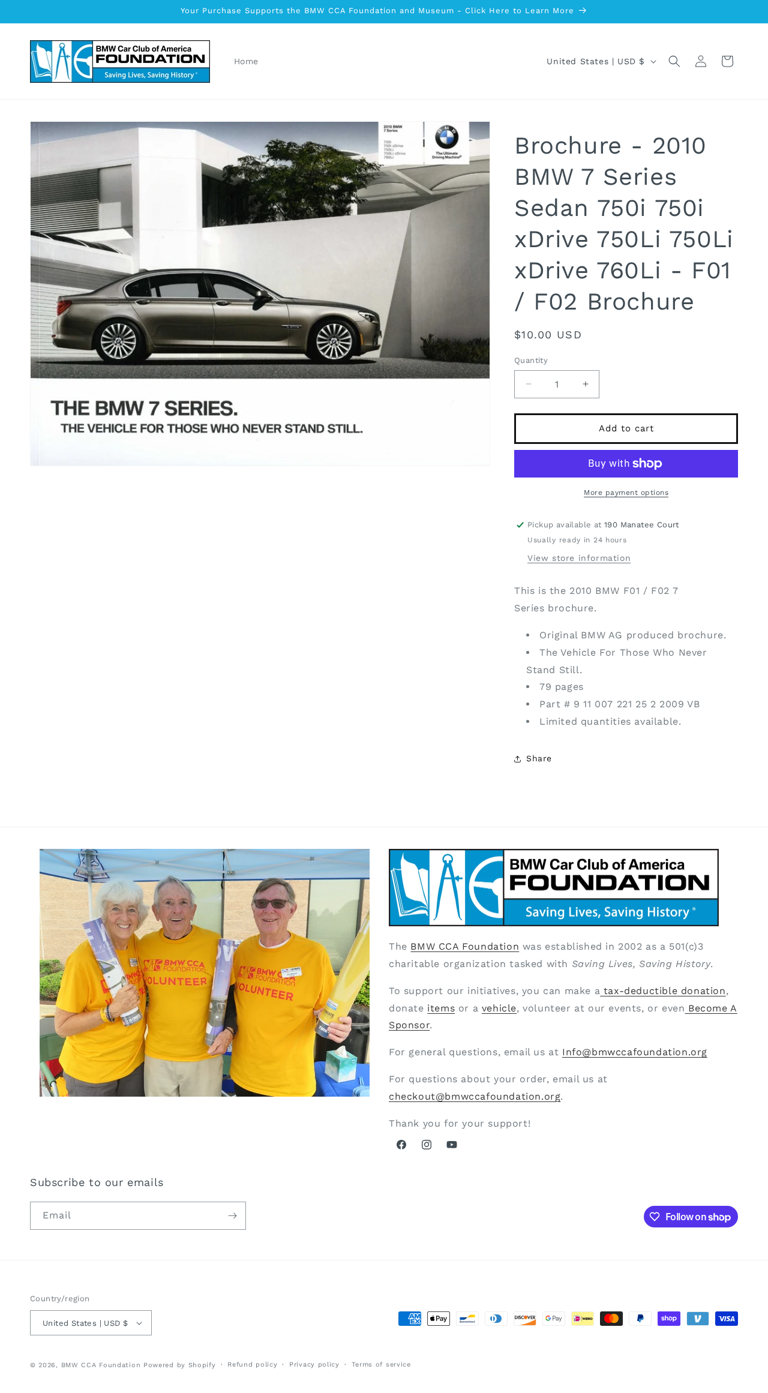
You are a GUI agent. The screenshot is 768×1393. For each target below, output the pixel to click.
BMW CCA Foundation (464, 946)
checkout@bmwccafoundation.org (474, 1096)
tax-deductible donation (662, 990)
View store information (579, 558)
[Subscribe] (232, 1216)
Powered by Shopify (179, 1365)
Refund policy (252, 1364)
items (441, 1008)
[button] (674, 61)
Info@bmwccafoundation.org (634, 1052)
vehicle (499, 1008)
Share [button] (539, 758)
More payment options (626, 492)
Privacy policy (314, 1364)
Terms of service (381, 1364)
